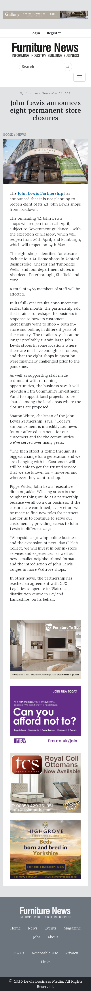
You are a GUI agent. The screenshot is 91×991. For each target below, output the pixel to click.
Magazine (72, 928)
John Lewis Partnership (40, 193)
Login (35, 33)
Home (8, 134)
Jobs (36, 937)
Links (46, 962)
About (52, 937)
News (21, 134)
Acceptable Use (45, 953)
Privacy (71, 953)
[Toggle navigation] (79, 77)
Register (54, 33)
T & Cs (19, 953)
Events (51, 928)
